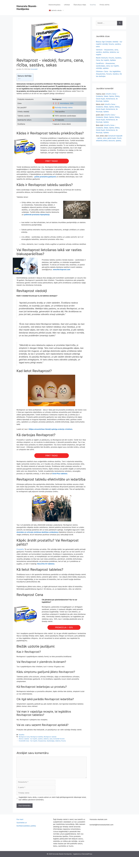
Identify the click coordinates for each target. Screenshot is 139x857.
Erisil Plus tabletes (59, 474)
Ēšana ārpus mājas (80, 5)
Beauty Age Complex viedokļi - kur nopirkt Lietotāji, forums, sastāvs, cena (109, 44)
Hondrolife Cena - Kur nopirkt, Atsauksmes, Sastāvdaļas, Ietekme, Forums (42, 741)
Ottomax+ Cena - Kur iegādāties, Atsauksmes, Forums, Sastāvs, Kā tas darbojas (109, 73)
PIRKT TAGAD (51, 161)
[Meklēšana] (119, 23)
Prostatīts (20, 549)
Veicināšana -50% (66, 103)
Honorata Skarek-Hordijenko (27, 7)
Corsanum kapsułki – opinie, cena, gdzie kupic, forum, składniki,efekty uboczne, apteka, (109, 138)
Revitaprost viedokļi (50, 737)
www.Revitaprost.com (61, 269)
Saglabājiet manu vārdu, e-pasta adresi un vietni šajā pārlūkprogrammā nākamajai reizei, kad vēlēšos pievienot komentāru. (52, 798)
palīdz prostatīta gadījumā (45, 177)
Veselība (93, 5)
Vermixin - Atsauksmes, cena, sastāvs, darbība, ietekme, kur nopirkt (107, 52)
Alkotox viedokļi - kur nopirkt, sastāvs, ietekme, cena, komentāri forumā (41, 739)
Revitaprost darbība (36, 737)
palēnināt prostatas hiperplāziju (37, 215)
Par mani (20, 819)
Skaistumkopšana (54, 5)
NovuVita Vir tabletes (45, 564)
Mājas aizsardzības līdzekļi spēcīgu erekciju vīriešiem (50, 429)
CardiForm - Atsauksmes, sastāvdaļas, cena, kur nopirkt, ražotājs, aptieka (107, 65)
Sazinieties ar (22, 823)
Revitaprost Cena (24, 737)
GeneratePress (87, 854)
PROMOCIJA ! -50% (64, 627)
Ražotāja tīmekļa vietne (63, 107)
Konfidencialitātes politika (26, 826)
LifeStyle (67, 5)
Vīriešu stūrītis (104, 5)
